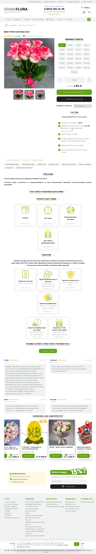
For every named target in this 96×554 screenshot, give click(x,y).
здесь (82, 477)
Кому (60, 19)
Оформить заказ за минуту (73, 92)
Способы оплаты (31, 506)
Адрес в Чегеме (49, 2)
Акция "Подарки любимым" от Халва (34, 532)
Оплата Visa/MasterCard (34, 502)
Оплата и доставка (13, 160)
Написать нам (70, 504)
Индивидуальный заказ (33, 504)
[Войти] (89, 12)
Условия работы (52, 504)
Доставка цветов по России (32, 519)
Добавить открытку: (64, 105)
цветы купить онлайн (69, 164)
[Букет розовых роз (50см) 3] (40, 95)
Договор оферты (11, 506)
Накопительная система (34, 515)
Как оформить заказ (72, 506)
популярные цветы (29, 164)
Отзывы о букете (37, 160)
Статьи (69, 19)
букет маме (42, 164)
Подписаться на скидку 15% (35, 529)
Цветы (28, 19)
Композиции (39, 19)
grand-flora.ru (86, 550)
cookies (28, 543)
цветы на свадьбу (85, 164)
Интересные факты (87, 502)
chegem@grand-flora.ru (20, 479)
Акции (27, 513)
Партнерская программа (55, 506)
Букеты (18, 19)
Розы (9, 19)
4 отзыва (17, 36)
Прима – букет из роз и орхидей (61, 447)
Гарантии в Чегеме (11, 509)
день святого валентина (24, 167)
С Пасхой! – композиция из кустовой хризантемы (31, 448)
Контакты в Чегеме (35, 2)
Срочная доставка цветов (34, 536)
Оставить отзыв (46, 351)
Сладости (13, 543)
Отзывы (7, 511)
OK (77, 544)
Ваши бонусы (66, 131)
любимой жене (54, 164)
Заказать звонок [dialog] (54, 14)
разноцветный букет (12, 164)
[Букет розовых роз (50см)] (18, 95)
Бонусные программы (33, 527)
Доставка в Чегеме (72, 2)
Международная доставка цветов (35, 523)
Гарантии (25, 160)
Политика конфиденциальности (12, 517)
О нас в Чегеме (10, 502)
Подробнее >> (25, 223)
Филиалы (8, 513)
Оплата (60, 2)
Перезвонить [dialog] (70, 502)
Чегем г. (87, 7)
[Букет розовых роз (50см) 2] (29, 95)
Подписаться (70, 486)
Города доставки (31, 509)
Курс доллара (30, 511)
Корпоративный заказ (54, 502)
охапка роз (9, 167)
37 (60, 452)
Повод (51, 19)
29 (4, 452)
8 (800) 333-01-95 (54, 9)
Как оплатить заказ (72, 509)
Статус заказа (87, 2)
